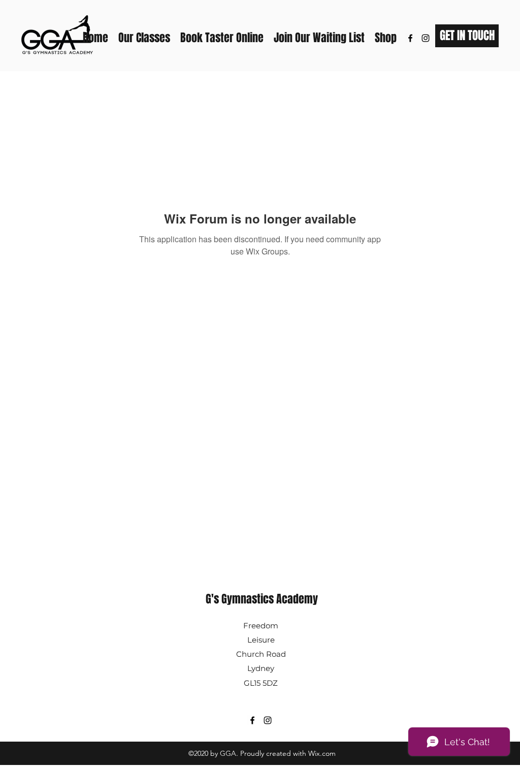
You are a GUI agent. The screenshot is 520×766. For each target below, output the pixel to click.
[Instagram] (425, 38)
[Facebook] (410, 38)
